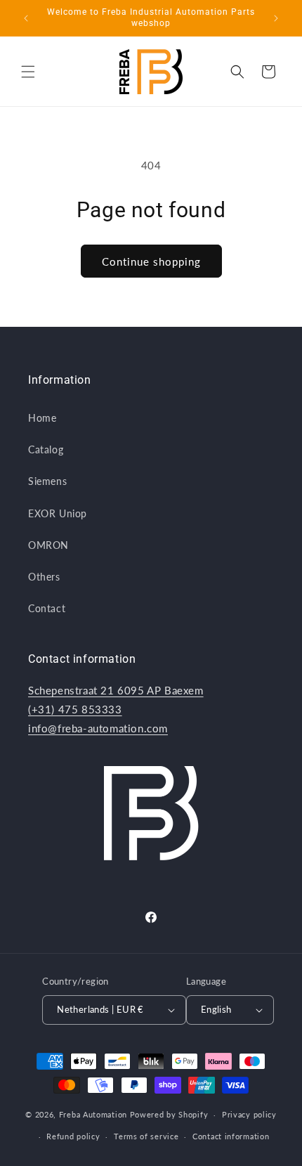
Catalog (45, 449)
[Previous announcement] (26, 18)
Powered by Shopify (169, 1114)
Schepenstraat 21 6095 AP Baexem (116, 690)
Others (44, 577)
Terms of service (146, 1136)
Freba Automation (93, 1114)
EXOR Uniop (57, 513)
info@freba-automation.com (98, 728)
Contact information (230, 1136)
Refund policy (73, 1136)
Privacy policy (249, 1114)
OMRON (48, 545)
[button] (28, 71)
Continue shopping (151, 261)
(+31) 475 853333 (75, 709)
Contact (46, 608)
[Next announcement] (276, 18)
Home (42, 418)
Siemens (47, 481)
